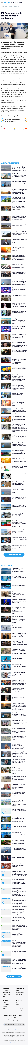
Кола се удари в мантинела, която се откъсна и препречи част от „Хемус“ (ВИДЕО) (19, 819)
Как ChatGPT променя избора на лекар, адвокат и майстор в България (19, 842)
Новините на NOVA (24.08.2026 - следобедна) (19, 833)
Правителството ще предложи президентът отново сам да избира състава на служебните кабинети (19, 882)
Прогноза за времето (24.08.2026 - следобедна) (19, 810)
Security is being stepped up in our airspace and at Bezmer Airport (19, 514)
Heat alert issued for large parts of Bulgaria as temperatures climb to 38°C (19, 460)
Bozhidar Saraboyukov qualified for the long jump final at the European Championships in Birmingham (19, 360)
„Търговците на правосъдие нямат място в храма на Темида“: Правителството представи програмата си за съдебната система (19, 902)
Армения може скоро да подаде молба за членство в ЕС (19, 674)
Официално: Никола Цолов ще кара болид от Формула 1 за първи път (19, 689)
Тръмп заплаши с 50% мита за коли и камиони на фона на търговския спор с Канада (19, 786)
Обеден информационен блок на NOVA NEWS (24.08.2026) (18, 934)
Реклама (3, 1032)
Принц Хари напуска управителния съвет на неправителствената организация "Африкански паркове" (19, 619)
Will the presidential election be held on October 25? (19, 498)
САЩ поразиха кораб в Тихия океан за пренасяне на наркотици (19, 850)
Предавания (6, 1004)
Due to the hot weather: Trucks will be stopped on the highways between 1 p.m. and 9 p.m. (19, 452)
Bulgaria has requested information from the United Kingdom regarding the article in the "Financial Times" (19, 258)
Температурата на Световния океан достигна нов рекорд (18, 570)
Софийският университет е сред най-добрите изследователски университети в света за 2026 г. (19, 802)
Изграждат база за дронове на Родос (17, 626)
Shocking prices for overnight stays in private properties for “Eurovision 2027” (18, 321)
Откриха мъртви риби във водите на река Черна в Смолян (19, 738)
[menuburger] (2, 2)
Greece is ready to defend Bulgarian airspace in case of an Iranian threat (19, 233)
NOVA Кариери (20, 1008)
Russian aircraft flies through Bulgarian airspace (19, 224)
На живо (19, 2)
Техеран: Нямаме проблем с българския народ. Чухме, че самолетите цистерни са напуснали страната (19, 961)
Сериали (5, 1006)
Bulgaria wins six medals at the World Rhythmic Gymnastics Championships (19, 305)
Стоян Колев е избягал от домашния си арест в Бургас (19, 697)
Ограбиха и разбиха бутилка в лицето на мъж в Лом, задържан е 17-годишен (19, 723)
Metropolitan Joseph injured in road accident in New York (19, 351)
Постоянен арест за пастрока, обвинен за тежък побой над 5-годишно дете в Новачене (19, 912)
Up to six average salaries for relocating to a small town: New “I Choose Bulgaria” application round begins (19, 191)
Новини (13, 2)
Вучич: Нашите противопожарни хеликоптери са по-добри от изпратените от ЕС (19, 746)
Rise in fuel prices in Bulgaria (19, 474)
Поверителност (6, 1035)
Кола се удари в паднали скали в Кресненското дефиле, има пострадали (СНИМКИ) (19, 730)
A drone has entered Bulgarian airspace (17, 394)
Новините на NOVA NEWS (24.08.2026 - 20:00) (18, 657)
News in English (19, 1009)
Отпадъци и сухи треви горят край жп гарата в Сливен (18, 794)
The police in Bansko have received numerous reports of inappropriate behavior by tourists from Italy (19, 418)
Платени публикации (18, 1036)
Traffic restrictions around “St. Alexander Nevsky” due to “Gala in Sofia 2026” (19, 175)
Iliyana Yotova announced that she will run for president (19, 538)
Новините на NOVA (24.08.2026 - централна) (19, 665)
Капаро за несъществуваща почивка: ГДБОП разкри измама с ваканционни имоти (18, 770)
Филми (4, 1008)
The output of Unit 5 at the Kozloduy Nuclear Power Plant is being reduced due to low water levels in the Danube (19, 200)
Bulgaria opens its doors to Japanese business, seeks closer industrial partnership (19, 274)
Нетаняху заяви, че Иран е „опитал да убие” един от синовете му (19, 601)
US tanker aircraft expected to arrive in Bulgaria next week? (19, 547)
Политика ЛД (12, 1035)
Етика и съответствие (9, 1036)
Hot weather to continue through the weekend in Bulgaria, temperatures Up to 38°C (19, 403)
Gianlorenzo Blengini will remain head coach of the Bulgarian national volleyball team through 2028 (19, 344)
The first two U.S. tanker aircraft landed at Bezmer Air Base (19, 491)
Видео (4, 996)
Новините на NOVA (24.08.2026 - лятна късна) (19, 584)
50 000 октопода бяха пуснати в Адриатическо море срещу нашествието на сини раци (19, 610)
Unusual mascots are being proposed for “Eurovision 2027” (19, 289)
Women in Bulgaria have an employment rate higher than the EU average (19, 336)
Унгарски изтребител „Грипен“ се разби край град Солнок (18, 919)
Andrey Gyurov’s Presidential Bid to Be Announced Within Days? (19, 241)
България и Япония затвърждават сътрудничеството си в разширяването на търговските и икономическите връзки (19, 892)
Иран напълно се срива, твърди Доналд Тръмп (18, 856)
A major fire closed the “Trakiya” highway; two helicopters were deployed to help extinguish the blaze (19, 411)
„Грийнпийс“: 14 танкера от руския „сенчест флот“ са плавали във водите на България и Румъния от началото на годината (19, 706)
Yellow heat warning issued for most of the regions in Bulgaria (19, 249)
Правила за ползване (20, 1035)
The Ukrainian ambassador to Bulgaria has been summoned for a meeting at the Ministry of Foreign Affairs (19, 386)
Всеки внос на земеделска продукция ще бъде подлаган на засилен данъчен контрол (19, 635)
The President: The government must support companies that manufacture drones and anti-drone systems (18, 377)
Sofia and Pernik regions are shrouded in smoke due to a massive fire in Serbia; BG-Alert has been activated (19, 282)
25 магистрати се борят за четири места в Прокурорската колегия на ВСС (19, 779)
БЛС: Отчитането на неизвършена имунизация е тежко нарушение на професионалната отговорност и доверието (19, 944)
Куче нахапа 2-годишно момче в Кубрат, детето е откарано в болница (19, 968)
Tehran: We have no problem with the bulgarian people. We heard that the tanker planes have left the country (19, 168)
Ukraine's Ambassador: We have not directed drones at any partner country (19, 368)
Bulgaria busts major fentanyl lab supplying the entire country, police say (19, 436)
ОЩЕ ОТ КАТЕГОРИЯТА (14, 555)
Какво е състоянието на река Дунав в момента (19, 952)
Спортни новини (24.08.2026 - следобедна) (19, 825)
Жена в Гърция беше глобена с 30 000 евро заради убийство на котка (19, 643)
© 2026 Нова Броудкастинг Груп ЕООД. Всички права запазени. (14, 1040)
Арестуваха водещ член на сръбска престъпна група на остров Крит (18, 761)
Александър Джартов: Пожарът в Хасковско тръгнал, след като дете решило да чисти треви (19, 682)
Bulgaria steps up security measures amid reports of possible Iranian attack (18, 266)
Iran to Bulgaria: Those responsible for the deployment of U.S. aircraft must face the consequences (19, 523)
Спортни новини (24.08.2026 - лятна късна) (19, 577)
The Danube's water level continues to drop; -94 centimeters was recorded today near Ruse (19, 445)
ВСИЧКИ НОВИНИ (14, 976)
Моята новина (6, 994)
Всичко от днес (7, 992)
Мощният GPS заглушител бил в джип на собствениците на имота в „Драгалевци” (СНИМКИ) (19, 873)
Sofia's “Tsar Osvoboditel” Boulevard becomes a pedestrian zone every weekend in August (18, 484)
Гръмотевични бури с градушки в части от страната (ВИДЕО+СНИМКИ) (18, 866)
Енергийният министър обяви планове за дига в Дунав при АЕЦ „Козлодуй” (19, 714)
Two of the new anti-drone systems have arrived (19, 296)
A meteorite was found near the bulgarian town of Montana (19, 313)
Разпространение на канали (20, 1032)
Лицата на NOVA (20, 992)
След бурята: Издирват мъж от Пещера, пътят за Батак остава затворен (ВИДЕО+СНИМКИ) (19, 754)
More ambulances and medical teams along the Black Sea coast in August (18, 531)
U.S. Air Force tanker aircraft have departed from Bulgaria (19, 182)
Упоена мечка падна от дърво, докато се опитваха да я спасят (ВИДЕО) (18, 594)
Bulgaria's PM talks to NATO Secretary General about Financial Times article (19, 218)
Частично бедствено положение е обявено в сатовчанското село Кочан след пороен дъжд (19, 651)
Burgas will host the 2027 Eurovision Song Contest (18, 327)
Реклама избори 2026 (10, 1032)
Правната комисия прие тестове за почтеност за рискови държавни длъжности (19, 927)
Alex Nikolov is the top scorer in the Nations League (19, 467)
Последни (5, 990)
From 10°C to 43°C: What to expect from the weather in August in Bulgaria (19, 507)
